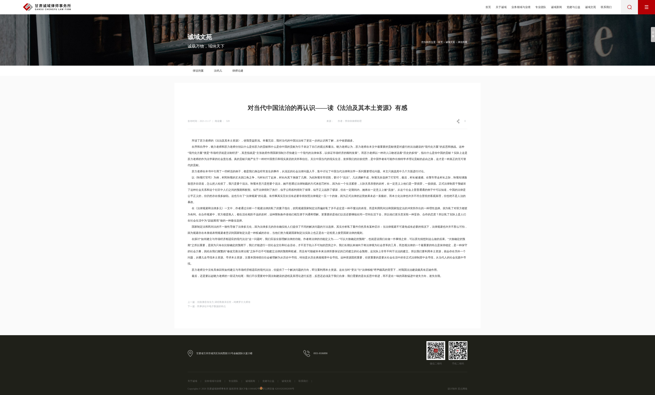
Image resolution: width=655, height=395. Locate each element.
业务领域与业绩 (520, 7)
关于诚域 (501, 7)
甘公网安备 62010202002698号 (278, 388)
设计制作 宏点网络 (457, 388)
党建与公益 (573, 7)
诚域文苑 (590, 7)
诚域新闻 (556, 7)
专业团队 (540, 7)
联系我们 (606, 7)
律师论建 (237, 70)
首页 (488, 7)
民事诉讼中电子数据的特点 (211, 306)
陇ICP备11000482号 (249, 388)
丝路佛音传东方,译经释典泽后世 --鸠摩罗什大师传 (223, 302)
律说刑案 (198, 70)
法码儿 (218, 70)
